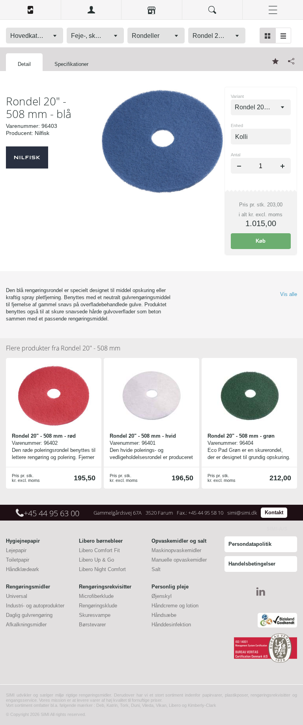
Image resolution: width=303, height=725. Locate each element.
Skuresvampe (94, 615)
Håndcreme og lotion (175, 606)
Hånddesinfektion (171, 625)
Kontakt (274, 512)
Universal (16, 596)
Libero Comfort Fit (99, 550)
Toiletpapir (17, 560)
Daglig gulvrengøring (29, 615)
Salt (156, 569)
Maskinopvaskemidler (176, 550)
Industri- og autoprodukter (35, 606)
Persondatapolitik (249, 544)
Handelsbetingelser (251, 564)
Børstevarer (92, 625)
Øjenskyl (162, 596)
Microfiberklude (96, 596)
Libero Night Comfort (102, 569)
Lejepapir (16, 550)
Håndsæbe (164, 615)
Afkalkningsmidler (26, 625)
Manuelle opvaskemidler (179, 560)
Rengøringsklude (98, 606)
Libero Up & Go (96, 560)
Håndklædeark (22, 569)
